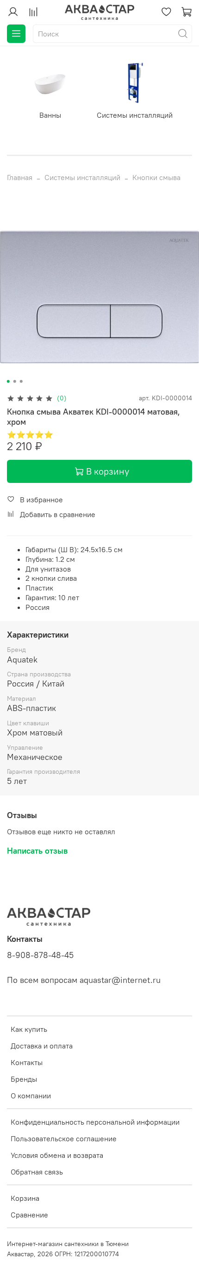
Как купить (29, 1029)
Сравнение (29, 1214)
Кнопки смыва (156, 177)
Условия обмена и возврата (57, 1155)
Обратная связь (37, 1171)
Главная (19, 177)
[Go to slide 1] (8, 381)
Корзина (25, 1198)
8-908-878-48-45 (40, 955)
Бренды (24, 1079)
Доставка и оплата (42, 1045)
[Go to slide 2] (14, 381)
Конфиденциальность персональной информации (95, 1121)
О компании (31, 1095)
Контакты (27, 1062)
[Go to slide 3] (21, 381)
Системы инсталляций (135, 114)
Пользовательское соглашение (64, 1138)
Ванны (50, 114)
